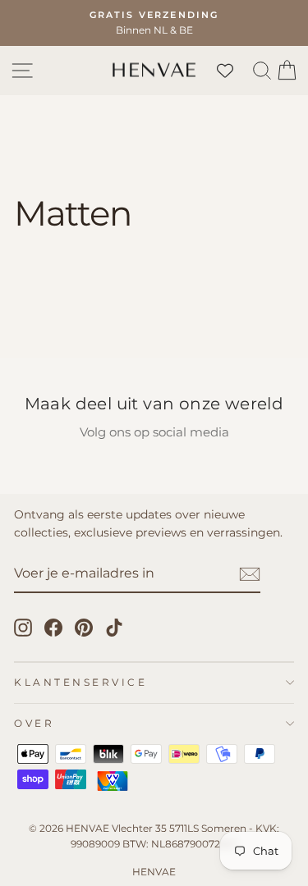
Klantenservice (80, 682)
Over (34, 723)
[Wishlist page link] (233, 70)
